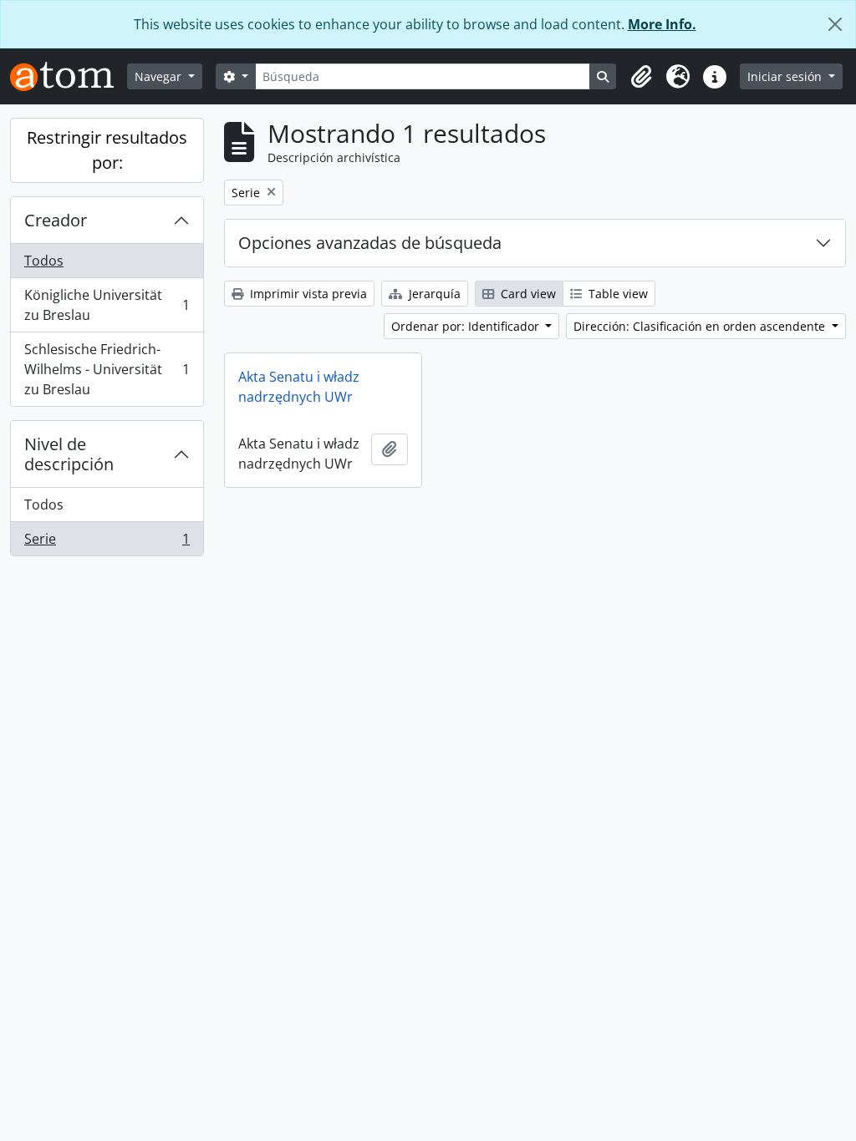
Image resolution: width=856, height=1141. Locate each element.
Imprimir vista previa (307, 294)
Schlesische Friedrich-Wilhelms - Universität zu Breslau (106, 369)
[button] (641, 76)
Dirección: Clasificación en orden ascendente (700, 326)
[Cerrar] (835, 24)
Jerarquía (433, 294)
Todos (44, 260)
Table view (616, 294)
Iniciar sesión (786, 76)
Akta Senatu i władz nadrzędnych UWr (298, 387)
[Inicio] (68, 76)
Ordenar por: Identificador (467, 326)
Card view (526, 294)
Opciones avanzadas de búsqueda (370, 242)
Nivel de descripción (69, 454)
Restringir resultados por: (107, 150)
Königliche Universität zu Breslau (106, 305)
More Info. (662, 24)
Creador (55, 220)
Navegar (160, 76)
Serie (106, 542)
